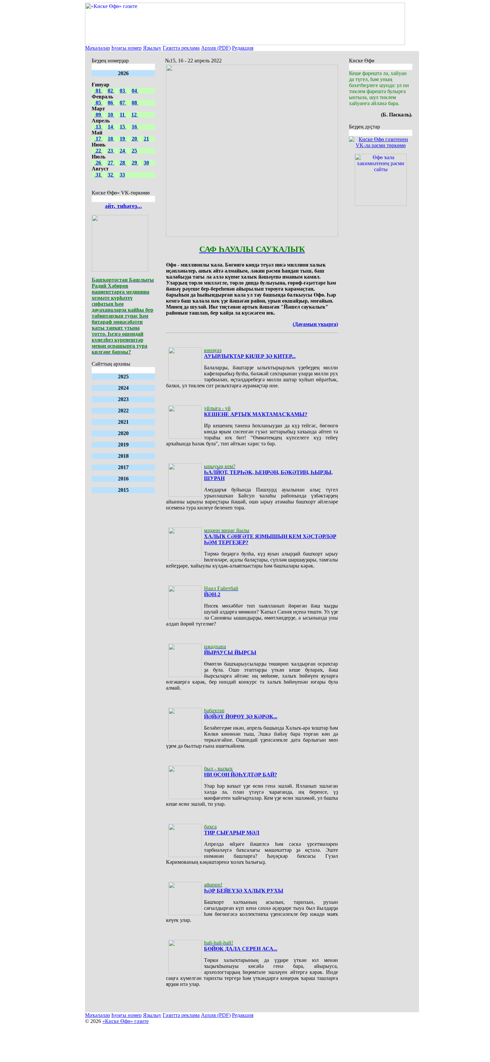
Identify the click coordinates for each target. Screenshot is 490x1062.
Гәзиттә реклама (181, 48)
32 (111, 175)
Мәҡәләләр (97, 48)
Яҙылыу (152, 48)
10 (111, 114)
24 (123, 150)
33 (122, 175)
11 (123, 114)
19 (123, 138)
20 (135, 138)
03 (123, 90)
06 (111, 102)
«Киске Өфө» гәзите (125, 1021)
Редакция (242, 48)
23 (111, 150)
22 (98, 150)
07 (123, 102)
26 (98, 162)
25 (134, 150)
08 (135, 102)
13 (98, 126)
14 (111, 126)
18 (111, 138)
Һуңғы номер (126, 48)
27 (111, 162)
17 (98, 138)
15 (123, 126)
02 (111, 90)
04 (135, 90)
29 (135, 162)
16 (135, 126)
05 (98, 102)
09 (98, 114)
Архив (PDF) (216, 48)
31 (98, 175)
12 (134, 114)
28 (123, 162)
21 (146, 138)
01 (98, 90)
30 (146, 162)
